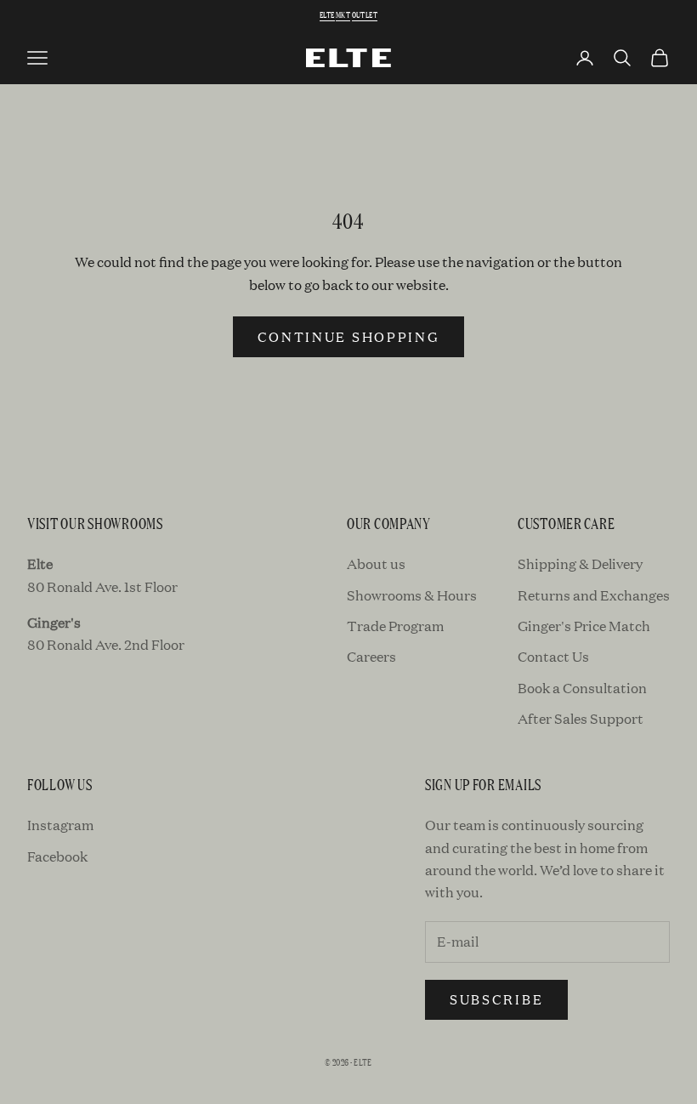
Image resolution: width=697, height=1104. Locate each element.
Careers (371, 656)
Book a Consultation (582, 687)
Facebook (57, 856)
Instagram (60, 824)
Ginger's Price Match (584, 625)
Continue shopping (349, 336)
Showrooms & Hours (412, 595)
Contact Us (553, 656)
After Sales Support (580, 718)
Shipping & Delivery (580, 563)
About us (376, 563)
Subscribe (496, 999)
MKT (343, 15)
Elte (327, 15)
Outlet (364, 15)
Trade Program (395, 625)
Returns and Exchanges (594, 595)
